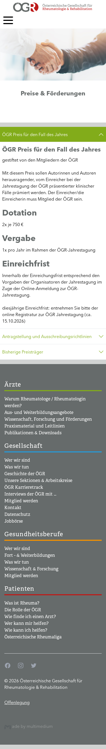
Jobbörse (13, 521)
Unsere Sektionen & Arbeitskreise (38, 480)
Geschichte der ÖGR (24, 474)
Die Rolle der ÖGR (22, 610)
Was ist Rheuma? (21, 603)
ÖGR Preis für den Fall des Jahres (35, 134)
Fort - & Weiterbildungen (29, 555)
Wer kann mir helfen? (26, 623)
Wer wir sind (17, 460)
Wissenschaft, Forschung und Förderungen (48, 419)
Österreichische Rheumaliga (33, 637)
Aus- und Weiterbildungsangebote (38, 412)
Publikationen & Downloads (32, 433)
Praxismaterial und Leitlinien (34, 426)
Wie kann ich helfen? (25, 630)
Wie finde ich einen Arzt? (30, 616)
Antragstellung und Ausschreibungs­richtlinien (47, 336)
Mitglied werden (21, 501)
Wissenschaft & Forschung (31, 569)
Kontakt (12, 507)
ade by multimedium (32, 726)
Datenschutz (17, 514)
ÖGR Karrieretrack (23, 487)
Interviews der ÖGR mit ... (30, 494)
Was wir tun (16, 467)
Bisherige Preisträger (22, 352)
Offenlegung (17, 702)
